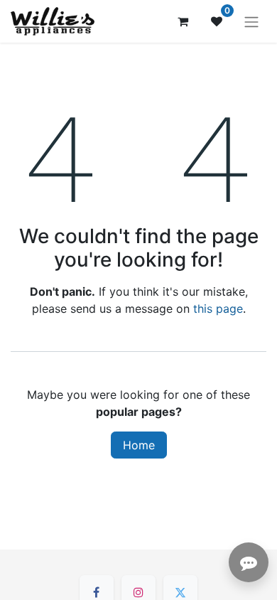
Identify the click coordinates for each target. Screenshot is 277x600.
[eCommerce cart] (182, 21)
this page (218, 308)
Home (139, 445)
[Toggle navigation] (251, 21)
